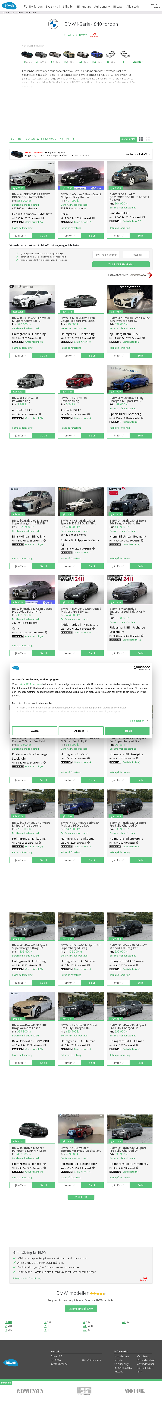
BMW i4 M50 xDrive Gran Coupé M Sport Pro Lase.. (78, 319)
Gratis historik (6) (34, 221)
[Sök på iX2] (97, 54)
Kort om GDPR (145, 1367)
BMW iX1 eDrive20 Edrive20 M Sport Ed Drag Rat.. (128, 946)
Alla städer (134, 6)
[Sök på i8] (125, 54)
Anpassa (79, 730)
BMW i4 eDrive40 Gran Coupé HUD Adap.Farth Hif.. (32, 610)
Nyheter (119, 1360)
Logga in (156, 7)
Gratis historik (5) (34, 544)
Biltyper (118, 6)
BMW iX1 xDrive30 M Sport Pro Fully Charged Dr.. (127, 824)
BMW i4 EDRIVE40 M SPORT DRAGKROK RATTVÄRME (31, 195)
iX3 (80, 61)
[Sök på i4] (27, 54)
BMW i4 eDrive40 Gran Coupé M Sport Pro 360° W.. (81, 610)
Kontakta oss (121, 1356)
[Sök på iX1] (41, 54)
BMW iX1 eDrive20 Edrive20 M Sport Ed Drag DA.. (80, 824)
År (73, 138)
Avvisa (34, 730)
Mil (67, 138)
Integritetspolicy (123, 1367)
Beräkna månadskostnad (25, 204)
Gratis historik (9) (131, 544)
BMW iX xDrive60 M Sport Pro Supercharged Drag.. (81, 946)
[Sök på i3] (111, 54)
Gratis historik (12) (132, 639)
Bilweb (6, 12)
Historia (118, 1371)
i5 (52, 61)
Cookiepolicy (121, 1364)
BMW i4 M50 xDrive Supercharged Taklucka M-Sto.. (127, 611)
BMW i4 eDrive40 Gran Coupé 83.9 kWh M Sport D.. (129, 319)
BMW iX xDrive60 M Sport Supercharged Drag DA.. (29, 946)
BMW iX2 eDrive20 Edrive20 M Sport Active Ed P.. (31, 319)
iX (65, 61)
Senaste (30, 138)
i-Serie (8, 1321)
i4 (24, 61)
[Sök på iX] (69, 54)
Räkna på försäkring (22, 227)
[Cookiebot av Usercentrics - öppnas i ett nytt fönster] (136, 668)
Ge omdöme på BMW (81, 1308)
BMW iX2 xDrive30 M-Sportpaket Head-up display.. (81, 1149)
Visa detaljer (137, 720)
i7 (45, 1325)
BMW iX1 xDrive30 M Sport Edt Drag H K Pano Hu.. (127, 522)
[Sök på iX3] (83, 54)
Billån (140, 1371)
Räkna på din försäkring (27, 1278)
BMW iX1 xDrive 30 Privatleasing (25, 399)
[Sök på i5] (55, 54)
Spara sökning (128, 138)
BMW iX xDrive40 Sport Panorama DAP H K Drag (29, 1149)
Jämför (19, 235)
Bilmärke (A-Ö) (49, 138)
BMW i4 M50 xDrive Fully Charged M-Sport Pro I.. (126, 399)
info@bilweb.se (59, 1364)
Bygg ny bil (53, 6)
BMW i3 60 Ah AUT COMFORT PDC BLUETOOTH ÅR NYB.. (129, 197)
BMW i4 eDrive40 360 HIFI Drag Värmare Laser (29, 1026)
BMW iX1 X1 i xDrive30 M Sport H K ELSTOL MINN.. (78, 522)
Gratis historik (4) (34, 341)
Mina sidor (155, 4)
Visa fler (138, 61)
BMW (20, 12)
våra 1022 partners (31, 684)
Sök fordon (35, 6)
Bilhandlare (83, 6)
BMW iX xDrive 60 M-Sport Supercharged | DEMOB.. (30, 522)
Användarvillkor (145, 1364)
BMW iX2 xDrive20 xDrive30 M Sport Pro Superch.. (31, 824)
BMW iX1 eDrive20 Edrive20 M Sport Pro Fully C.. (80, 739)
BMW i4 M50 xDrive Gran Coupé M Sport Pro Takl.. (29, 739)
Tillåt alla (127, 730)
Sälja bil (68, 6)
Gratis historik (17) (132, 220)
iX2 (94, 61)
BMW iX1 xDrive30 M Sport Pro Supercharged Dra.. (127, 739)
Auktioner (101, 6)
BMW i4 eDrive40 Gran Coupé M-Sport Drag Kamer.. (81, 195)
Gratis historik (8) (82, 341)
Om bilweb (143, 1356)
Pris (61, 138)
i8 (123, 61)
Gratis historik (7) (82, 221)
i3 (108, 61)
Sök (13, 12)
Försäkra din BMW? (75, 35)
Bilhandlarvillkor (146, 1360)
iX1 (37, 61)
